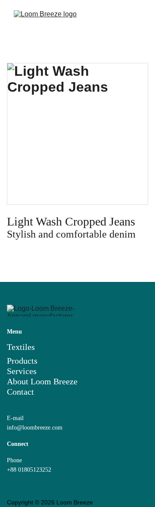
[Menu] (136, 19)
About (19, 381)
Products (22, 360)
